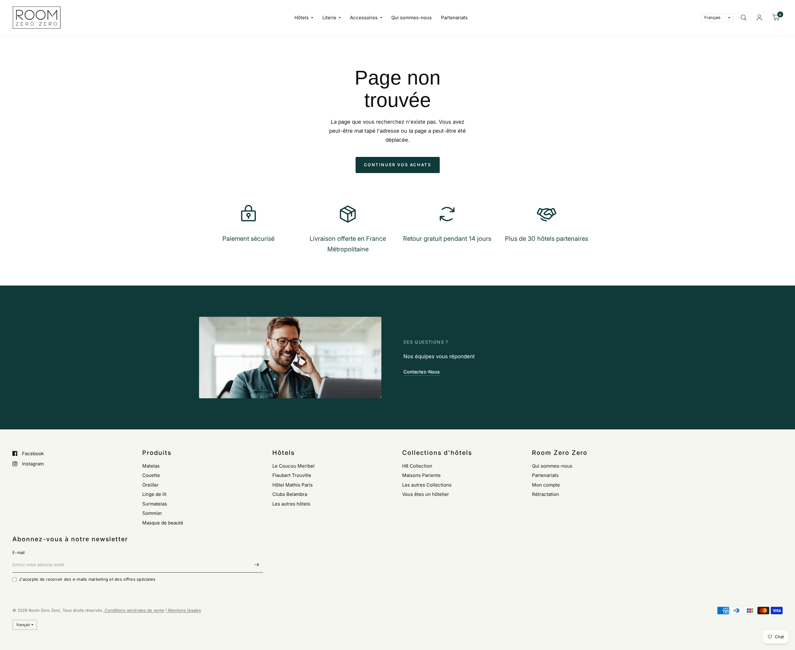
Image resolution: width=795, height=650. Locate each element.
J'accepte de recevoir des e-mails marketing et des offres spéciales (87, 579)
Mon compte (546, 485)
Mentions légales (184, 610)
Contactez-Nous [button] (421, 372)
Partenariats (454, 18)
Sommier (152, 513)
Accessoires (364, 18)
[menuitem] (304, 18)
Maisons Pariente (421, 475)
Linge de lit (154, 494)
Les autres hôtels (291, 504)
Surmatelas (154, 504)
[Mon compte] (759, 17)
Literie (329, 18)
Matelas (151, 466)
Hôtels (301, 18)
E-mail (18, 552)
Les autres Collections (427, 485)
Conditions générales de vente (133, 610)
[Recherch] (744, 17)
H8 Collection (417, 466)
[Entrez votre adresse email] (257, 564)
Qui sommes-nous (411, 18)
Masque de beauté (162, 523)
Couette (151, 475)
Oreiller (150, 485)
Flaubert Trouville (291, 475)
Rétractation (545, 494)
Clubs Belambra (289, 494)
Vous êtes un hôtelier (425, 494)
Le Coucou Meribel (293, 466)
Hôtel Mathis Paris (292, 485)
